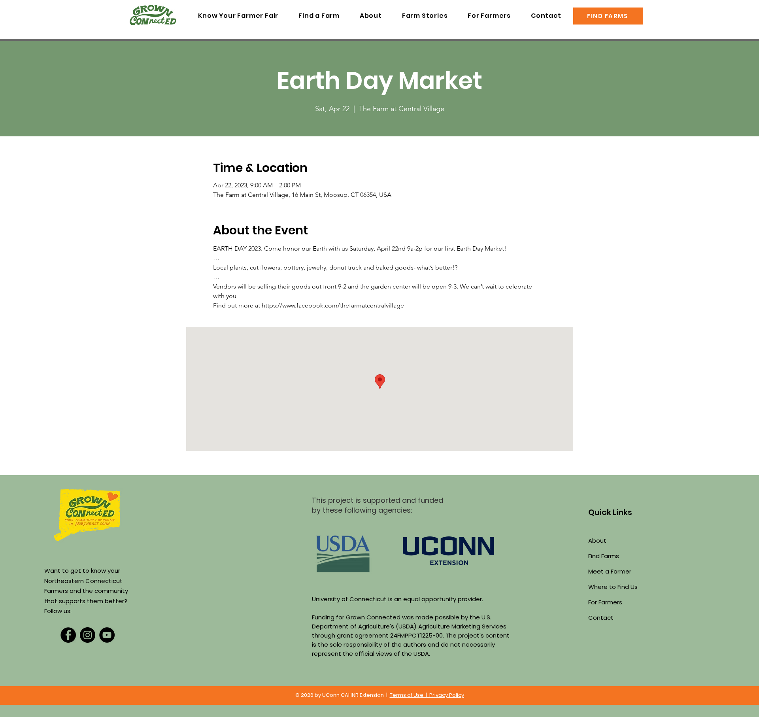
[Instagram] (87, 635)
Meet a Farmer (609, 571)
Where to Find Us (613, 587)
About (597, 540)
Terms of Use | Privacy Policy (427, 695)
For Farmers (605, 602)
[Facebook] (68, 635)
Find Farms (603, 556)
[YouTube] (107, 635)
